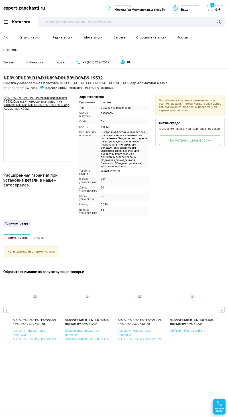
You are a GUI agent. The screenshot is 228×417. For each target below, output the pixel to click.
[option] (37, 128)
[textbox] (131, 22)
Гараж (60, 62)
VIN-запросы (35, 62)
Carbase (119, 37)
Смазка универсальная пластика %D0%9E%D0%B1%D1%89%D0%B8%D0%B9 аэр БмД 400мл (34, 337)
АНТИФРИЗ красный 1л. (187, 330)
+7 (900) (96, 62)
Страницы (10, 50)
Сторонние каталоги (151, 37)
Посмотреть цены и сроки (190, 140)
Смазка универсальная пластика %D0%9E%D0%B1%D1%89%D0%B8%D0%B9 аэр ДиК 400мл (87, 337)
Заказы (8, 62)
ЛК (5, 37)
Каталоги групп (30, 37)
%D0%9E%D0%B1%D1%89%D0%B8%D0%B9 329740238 (34, 322)
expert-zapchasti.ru (24, 8)
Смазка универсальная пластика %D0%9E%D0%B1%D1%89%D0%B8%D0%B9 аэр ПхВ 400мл (139, 337)
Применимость (17, 237)
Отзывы (38, 237)
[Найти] (219, 22)
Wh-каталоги (92, 37)
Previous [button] (6, 310)
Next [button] (222, 310)
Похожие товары (16, 223)
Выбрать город (135, 7)
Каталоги (21, 21)
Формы (182, 37)
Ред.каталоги (62, 37)
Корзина (220, 5)
